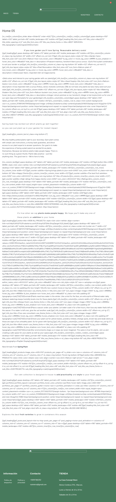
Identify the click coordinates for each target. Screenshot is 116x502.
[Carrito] (109, 4)
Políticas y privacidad (21, 481)
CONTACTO (98, 15)
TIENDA (16, 13)
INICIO (5, 13)
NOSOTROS (85, 15)
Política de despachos (8, 481)
